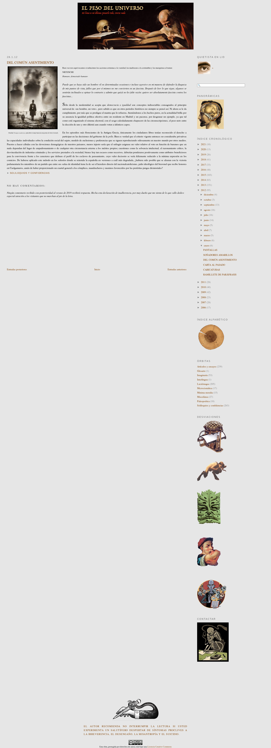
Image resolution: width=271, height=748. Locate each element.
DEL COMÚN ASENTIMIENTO (30, 62)
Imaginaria (202, 375)
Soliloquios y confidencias (30, 173)
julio (206, 214)
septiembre (209, 204)
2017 (204, 164)
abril (206, 230)
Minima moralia (205, 392)
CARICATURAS (211, 269)
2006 (204, 307)
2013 (204, 184)
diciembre (209, 194)
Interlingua (202, 379)
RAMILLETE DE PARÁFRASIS (219, 274)
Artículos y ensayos (206, 366)
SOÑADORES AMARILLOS (218, 254)
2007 (204, 302)
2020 (204, 149)
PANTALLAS (210, 249)
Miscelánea (202, 396)
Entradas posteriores (17, 269)
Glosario (201, 370)
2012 (204, 190)
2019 (204, 154)
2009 (204, 292)
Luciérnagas (203, 383)
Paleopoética (203, 401)
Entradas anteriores (177, 269)
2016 (204, 169)
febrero (207, 240)
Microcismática (204, 388)
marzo (207, 235)
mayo (207, 225)
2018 (204, 159)
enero (207, 245)
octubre (208, 199)
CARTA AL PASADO (214, 264)
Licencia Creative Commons (159, 746)
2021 (204, 144)
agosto (207, 209)
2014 (204, 179)
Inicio (97, 269)
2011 (204, 282)
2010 (204, 287)
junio (207, 220)
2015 (204, 174)
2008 (204, 297)
